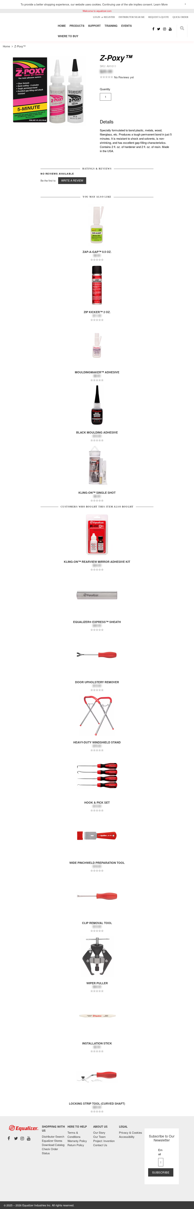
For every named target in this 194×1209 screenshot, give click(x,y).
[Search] (182, 28)
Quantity (105, 89)
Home (62, 26)
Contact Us (100, 1145)
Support (94, 26)
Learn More (161, 4)
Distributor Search (53, 1136)
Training (111, 26)
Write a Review (72, 180)
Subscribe (161, 1172)
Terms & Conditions (74, 1134)
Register (109, 17)
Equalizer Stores (52, 1141)
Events (126, 26)
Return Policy (75, 1145)
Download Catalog (53, 1145)
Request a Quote (158, 17)
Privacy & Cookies (130, 1132)
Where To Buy (68, 36)
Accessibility (127, 1137)
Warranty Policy (77, 1141)
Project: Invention (104, 1141)
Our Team (99, 1137)
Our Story (99, 1132)
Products (77, 26)
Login (97, 17)
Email (160, 1152)
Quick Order (180, 17)
